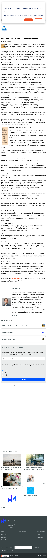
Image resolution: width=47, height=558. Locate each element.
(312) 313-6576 (10, 527)
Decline (38, 19)
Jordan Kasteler (16, 278)
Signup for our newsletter (7, 547)
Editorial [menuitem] (3, 537)
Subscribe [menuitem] (40, 537)
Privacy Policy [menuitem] (42, 555)
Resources (23, 531)
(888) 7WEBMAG (11, 525)
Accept (28, 19)
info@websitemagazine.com (13, 524)
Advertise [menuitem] (4, 534)
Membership (41, 531)
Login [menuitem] (38, 534)
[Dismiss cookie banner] (42, 4)
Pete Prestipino (16, 288)
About (3, 531)
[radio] (23, 371)
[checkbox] (23, 373)
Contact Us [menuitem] (4, 539)
